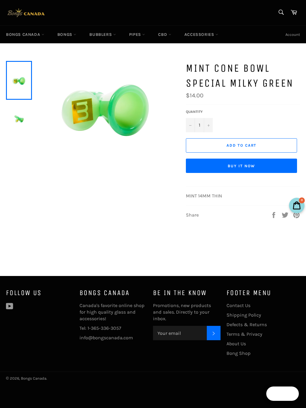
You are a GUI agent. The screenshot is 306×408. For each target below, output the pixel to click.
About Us (236, 343)
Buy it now (241, 166)
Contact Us (238, 305)
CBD (163, 34)
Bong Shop (239, 353)
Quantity (194, 112)
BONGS (65, 34)
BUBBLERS (101, 34)
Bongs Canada (24, 34)
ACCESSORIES (199, 34)
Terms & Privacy (244, 334)
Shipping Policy (244, 315)
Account (292, 34)
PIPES (136, 34)
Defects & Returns (247, 324)
